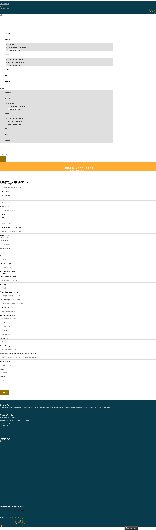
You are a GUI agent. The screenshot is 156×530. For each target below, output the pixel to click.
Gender (2, 214)
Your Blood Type (5, 263)
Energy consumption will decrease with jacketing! (11, 506)
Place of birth (4, 199)
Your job (3, 284)
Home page (7, 34)
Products (7, 54)
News (6, 75)
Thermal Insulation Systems (17, 62)
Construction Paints (14, 65)
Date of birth (4, 191)
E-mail (2, 256)
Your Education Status (7, 271)
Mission (2, 369)
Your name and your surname (9, 184)
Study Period (4, 338)
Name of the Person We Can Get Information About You (18, 353)
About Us (11, 44)
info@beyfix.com (4, 8)
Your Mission (4, 323)
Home (72, 170)
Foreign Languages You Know (10, 292)
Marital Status (4, 220)
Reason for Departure (7, 346)
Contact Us (7, 81)
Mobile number (5, 248)
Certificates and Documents (17, 47)
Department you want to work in (11, 299)
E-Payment (7, 69)
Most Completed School (8, 276)
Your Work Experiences (7, 315)
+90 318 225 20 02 (4, 4)
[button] (56, 88)
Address (2, 377)
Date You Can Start (6, 307)
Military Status (4, 235)
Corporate (7, 39)
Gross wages (4, 330)
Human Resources (14, 50)
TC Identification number (8, 207)
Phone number (5, 240)
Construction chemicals (15, 59)
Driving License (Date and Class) (11, 227)
